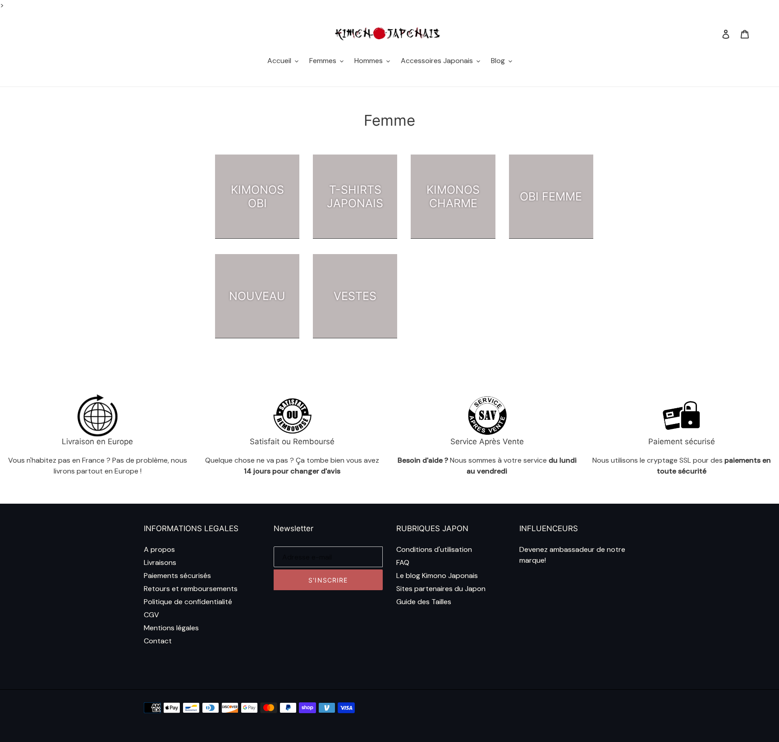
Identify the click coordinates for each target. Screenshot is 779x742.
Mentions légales (171, 628)
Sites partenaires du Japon (441, 588)
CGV (151, 614)
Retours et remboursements (191, 588)
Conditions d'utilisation (434, 549)
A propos (159, 549)
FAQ (402, 562)
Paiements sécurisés (177, 575)
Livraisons (160, 562)
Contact (158, 641)
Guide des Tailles (423, 601)
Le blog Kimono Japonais (437, 575)
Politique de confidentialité (188, 601)
